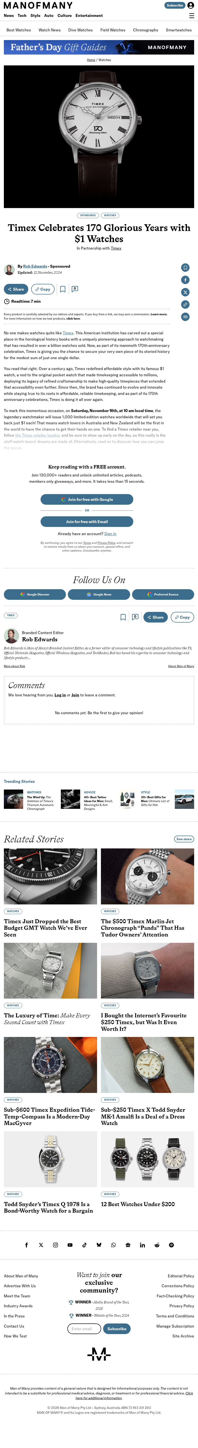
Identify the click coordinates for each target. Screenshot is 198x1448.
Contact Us (14, 1326)
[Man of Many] (99, 1354)
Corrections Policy (178, 1285)
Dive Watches (80, 30)
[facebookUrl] (26, 1245)
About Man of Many (181, 666)
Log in (60, 695)
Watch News (50, 30)
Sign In (110, 533)
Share (18, 289)
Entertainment (89, 15)
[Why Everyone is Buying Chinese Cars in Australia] (184, 799)
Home (91, 60)
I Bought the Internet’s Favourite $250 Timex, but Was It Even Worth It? (144, 1022)
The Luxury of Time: (47, 1019)
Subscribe (175, 5)
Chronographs (145, 30)
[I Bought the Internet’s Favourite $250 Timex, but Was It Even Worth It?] (147, 971)
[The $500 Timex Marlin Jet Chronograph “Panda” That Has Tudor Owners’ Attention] (147, 876)
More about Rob (14, 666)
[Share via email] (185, 317)
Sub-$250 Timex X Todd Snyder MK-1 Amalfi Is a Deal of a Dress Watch (143, 1116)
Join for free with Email (87, 521)
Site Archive (183, 1336)
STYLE (145, 792)
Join (75, 695)
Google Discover (38, 594)
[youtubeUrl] (70, 1245)
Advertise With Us (20, 1285)
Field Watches (112, 30)
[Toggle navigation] (191, 16)
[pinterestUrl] (171, 1245)
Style (35, 15)
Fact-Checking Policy (175, 1296)
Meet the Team (17, 1296)
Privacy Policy (106, 543)
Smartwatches (179, 30)
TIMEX (10, 615)
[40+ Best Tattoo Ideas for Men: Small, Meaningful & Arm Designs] (70, 799)
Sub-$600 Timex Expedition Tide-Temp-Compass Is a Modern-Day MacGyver (49, 1116)
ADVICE (89, 792)
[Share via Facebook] (188, 170)
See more (184, 839)
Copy (45, 289)
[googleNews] (128, 1245)
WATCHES (110, 215)
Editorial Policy (181, 1275)
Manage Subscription (175, 1326)
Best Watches (19, 30)
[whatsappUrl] (113, 1245)
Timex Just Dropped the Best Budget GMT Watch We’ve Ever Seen (45, 927)
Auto (49, 15)
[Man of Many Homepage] (51, 5)
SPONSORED (88, 215)
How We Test (15, 1336)
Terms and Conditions (175, 1316)
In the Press (14, 1316)
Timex (116, 247)
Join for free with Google (90, 499)
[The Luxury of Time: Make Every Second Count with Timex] (50, 971)
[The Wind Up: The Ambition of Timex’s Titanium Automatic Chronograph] (13, 799)
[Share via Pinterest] (188, 191)
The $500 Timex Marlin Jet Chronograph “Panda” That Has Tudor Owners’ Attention (142, 927)
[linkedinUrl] (142, 1245)
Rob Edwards (35, 266)
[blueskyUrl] (99, 1245)
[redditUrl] (157, 1245)
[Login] (190, 5)
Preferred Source (166, 594)
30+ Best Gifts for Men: (155, 801)
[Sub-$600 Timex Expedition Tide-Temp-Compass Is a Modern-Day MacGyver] (50, 1065)
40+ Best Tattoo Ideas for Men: (98, 803)
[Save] (63, 289)
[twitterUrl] (41, 1245)
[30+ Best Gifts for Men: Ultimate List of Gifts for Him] (127, 799)
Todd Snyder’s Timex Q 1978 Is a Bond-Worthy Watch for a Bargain (48, 1207)
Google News (102, 594)
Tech (22, 15)
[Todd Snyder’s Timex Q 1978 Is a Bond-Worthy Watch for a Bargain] (50, 1159)
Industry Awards (18, 1305)
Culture (64, 15)
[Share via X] (188, 181)
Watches (105, 60)
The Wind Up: (40, 803)
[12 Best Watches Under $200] (147, 1159)
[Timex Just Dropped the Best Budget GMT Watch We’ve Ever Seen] (50, 876)
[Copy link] (188, 201)
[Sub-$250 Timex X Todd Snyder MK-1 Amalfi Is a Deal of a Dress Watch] (147, 1065)
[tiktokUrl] (84, 1245)
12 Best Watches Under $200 (138, 1203)
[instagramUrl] (55, 1245)
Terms (87, 543)
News (9, 15)
